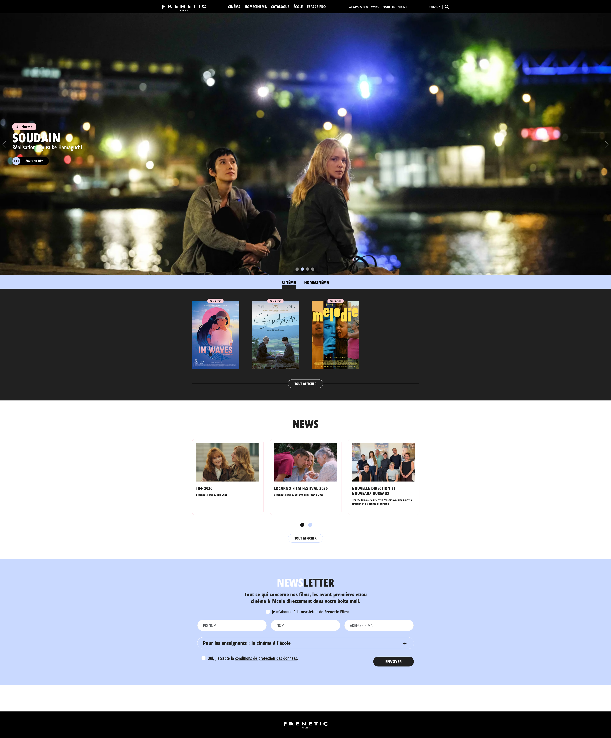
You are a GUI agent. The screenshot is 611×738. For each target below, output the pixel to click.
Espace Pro (316, 6)
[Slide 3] (307, 269)
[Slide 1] (297, 269)
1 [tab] (301, 524)
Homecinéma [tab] (316, 282)
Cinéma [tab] (289, 282)
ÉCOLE (298, 6)
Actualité (402, 6)
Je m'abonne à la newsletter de (310, 612)
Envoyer (393, 661)
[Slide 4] (312, 269)
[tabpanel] (305, 341)
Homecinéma (256, 6)
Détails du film (33, 160)
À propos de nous (358, 6)
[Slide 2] (302, 269)
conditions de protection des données (266, 658)
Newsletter (389, 6)
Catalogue (280, 6)
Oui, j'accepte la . (253, 658)
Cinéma (234, 6)
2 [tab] (309, 524)
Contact (375, 6)
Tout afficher (305, 383)
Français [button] (433, 6)
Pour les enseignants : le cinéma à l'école (247, 642)
